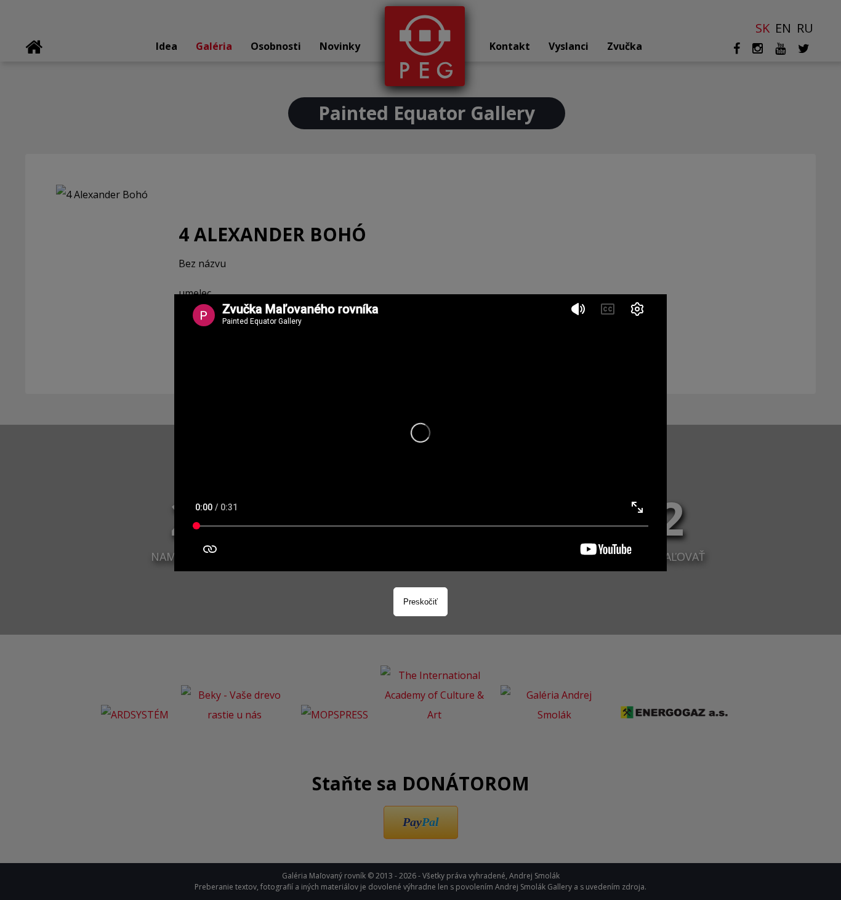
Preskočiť (420, 601)
